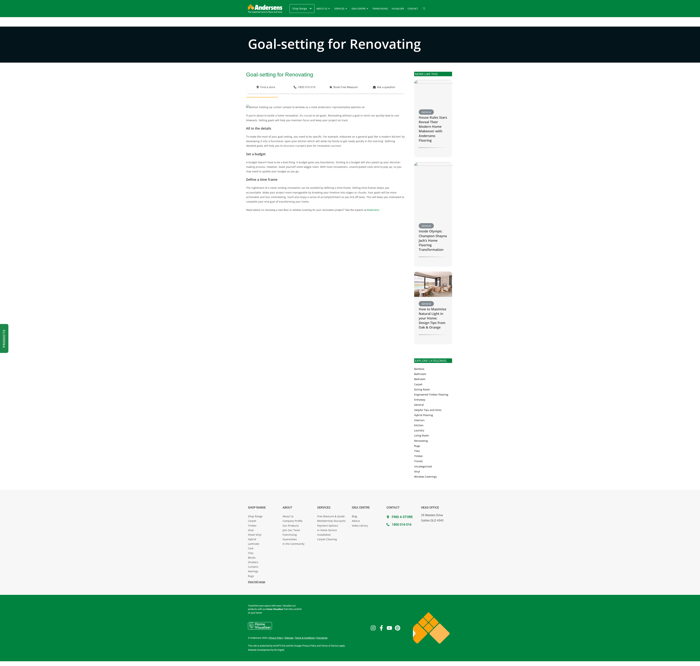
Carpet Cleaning (327, 539)
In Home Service (327, 530)
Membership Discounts (331, 521)
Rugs (251, 576)
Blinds (252, 557)
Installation (324, 534)
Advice (356, 521)
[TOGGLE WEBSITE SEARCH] (424, 8)
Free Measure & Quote (331, 516)
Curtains (253, 566)
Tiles (251, 553)
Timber (252, 525)
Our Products (291, 525)
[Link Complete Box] (433, 118)
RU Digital (279, 650)
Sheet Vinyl (254, 534)
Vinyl (251, 530)
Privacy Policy (309, 645)
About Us (288, 516)
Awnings (253, 571)
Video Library (360, 525)
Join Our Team (291, 530)
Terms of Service (330, 645)
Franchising (290, 534)
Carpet (252, 521)
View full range (256, 581)
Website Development (259, 650)
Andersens (373, 209)
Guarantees (290, 539)
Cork (250, 548)
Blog (354, 516)
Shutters (253, 562)
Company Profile (292, 521)
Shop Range (255, 516)
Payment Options (327, 525)
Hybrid (252, 539)
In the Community (293, 544)
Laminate (253, 544)
